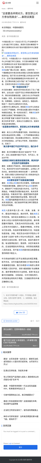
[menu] (37, 3)
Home (3, 8)
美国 (3, 70)
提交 (20, 447)
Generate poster (11, 321)
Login (10, 443)
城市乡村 (23, 22)
